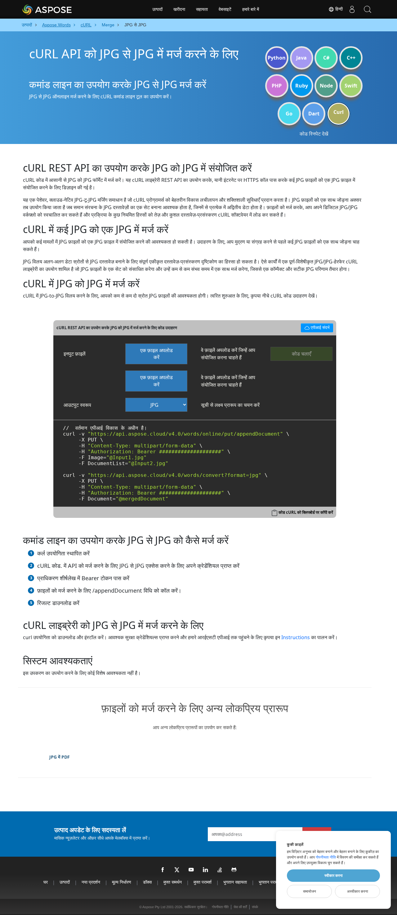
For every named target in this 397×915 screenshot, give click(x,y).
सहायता (202, 9)
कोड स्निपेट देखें (314, 133)
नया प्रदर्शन (91, 882)
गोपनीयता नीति (220, 907)
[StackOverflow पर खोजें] (220, 870)
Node (326, 85)
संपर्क (255, 907)
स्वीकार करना (333, 875)
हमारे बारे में (250, 9)
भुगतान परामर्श (269, 882)
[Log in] (352, 9)
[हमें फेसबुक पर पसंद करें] (163, 870)
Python (277, 57)
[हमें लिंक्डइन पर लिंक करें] (206, 870)
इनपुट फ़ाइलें (75, 353)
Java (301, 57)
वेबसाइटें (225, 9)
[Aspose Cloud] (63, 9)
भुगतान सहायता (235, 882)
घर (45, 882)
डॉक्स (147, 882)
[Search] (367, 9)
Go (289, 113)
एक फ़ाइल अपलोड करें (156, 354)
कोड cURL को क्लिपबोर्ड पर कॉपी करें (306, 512)
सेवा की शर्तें (240, 907)
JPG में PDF (59, 757)
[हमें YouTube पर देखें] (191, 870)
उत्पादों (157, 9)
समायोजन (309, 891)
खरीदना (179, 9)
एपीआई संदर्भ (315, 326)
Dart (313, 113)
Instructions (295, 637)
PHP (277, 85)
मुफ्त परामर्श (203, 882)
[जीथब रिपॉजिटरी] (234, 870)
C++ (351, 57)
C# (326, 57)
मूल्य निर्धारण (121, 882)
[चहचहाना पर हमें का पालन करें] (177, 870)
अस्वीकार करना (357, 891)
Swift (351, 85)
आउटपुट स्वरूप (77, 404)
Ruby (301, 85)
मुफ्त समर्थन (172, 882)
